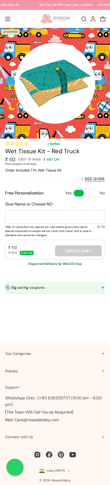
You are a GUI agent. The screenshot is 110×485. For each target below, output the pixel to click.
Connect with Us (19, 437)
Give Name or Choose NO (28, 204)
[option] (55, 83)
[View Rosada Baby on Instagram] (37, 455)
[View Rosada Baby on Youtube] (72, 455)
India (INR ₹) (56, 471)
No (102, 193)
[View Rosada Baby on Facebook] (49, 455)
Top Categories (18, 353)
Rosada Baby (61, 480)
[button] (83, 19)
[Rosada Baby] (55, 19)
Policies (11, 371)
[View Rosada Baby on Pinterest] (61, 455)
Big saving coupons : (29, 287)
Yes (68, 193)
